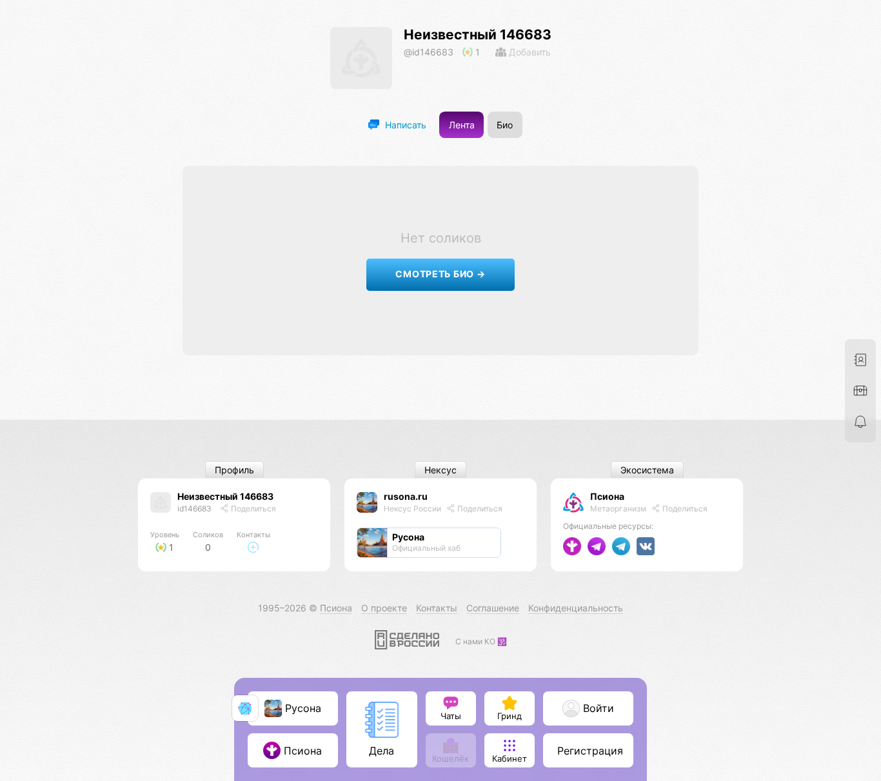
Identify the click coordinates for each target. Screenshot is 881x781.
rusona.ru (406, 496)
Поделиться (252, 508)
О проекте (384, 607)
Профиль (234, 469)
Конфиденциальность (575, 607)
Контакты (436, 607)
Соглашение (492, 607)
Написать (404, 124)
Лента (462, 124)
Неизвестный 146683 (477, 34)
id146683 (194, 508)
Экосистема (647, 469)
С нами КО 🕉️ (481, 641)
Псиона (607, 496)
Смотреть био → (440, 273)
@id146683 (428, 51)
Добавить (528, 51)
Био (505, 124)
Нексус (440, 469)
